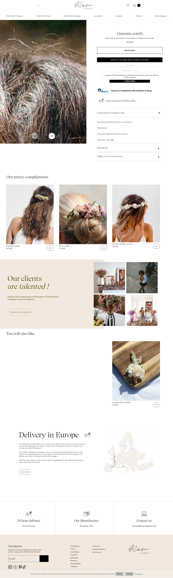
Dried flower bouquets (14, 16)
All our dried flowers (118, 38)
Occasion (119, 16)
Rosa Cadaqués (161, 16)
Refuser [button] (119, 574)
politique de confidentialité (127, 75)
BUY (50, 248)
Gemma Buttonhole (121, 402)
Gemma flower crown (122, 244)
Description (102, 148)
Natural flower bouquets (76, 565)
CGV (114, 75)
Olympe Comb (13, 246)
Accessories (98, 16)
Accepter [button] (129, 574)
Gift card (139, 16)
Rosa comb (64, 246)
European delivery (99, 549)
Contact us (96, 546)
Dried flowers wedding (72, 16)
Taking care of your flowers (109, 156)
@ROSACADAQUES (21, 312)
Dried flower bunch (43, 16)
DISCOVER (25, 472)
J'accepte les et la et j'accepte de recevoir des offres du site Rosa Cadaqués (131, 76)
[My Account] (128, 5)
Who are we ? (97, 552)
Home (107, 38)
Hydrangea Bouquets (74, 559)
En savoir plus (138, 574)
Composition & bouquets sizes (111, 113)
